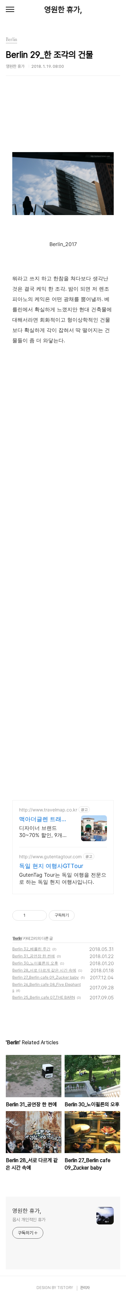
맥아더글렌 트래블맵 (43, 819)
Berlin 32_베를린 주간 (31, 948)
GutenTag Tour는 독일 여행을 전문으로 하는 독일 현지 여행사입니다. (62, 878)
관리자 (85, 1287)
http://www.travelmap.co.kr (48, 809)
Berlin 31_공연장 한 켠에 (33, 956)
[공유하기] (31, 915)
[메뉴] (10, 9)
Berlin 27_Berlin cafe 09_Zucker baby (45, 977)
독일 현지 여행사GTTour (51, 865)
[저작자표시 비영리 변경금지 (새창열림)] (83, 915)
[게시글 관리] (40, 915)
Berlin (17, 938)
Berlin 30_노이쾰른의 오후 (35, 963)
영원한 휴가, (63, 9)
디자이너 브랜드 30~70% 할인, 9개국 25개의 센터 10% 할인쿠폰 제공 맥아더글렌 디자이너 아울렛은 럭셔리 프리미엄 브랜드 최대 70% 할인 (43, 832)
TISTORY (65, 1287)
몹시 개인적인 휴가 (29, 1219)
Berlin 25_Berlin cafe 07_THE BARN (43, 997)
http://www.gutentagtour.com (50, 856)
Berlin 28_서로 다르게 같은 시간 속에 (44, 970)
